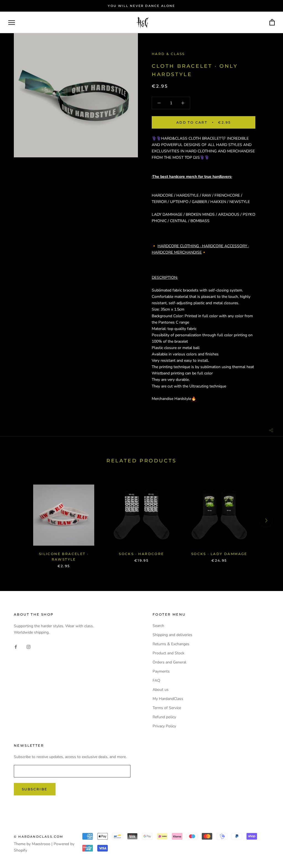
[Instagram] (28, 646)
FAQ (156, 680)
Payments (161, 671)
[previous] (17, 520)
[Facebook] (16, 646)
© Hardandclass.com (39, 837)
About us (161, 689)
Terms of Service (167, 707)
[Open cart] (272, 22)
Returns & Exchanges (171, 644)
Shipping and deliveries (172, 634)
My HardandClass (168, 698)
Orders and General (169, 662)
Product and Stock (168, 653)
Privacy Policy (164, 726)
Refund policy (164, 717)
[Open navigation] (11, 22)
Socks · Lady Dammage (219, 554)
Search (158, 625)
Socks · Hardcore (141, 554)
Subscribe (35, 789)
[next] (266, 520)
